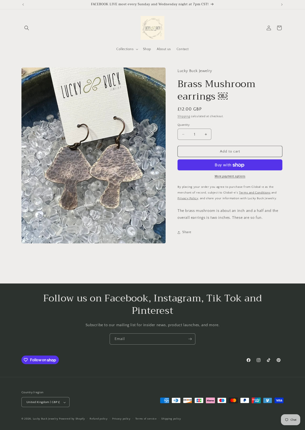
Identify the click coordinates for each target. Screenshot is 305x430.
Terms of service (146, 418)
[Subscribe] (190, 339)
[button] (26, 28)
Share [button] (186, 232)
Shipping (184, 116)
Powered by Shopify (72, 419)
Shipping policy (171, 418)
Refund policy (98, 418)
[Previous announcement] (23, 4)
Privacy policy (121, 418)
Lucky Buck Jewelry (45, 419)
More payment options (230, 176)
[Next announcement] (282, 4)
